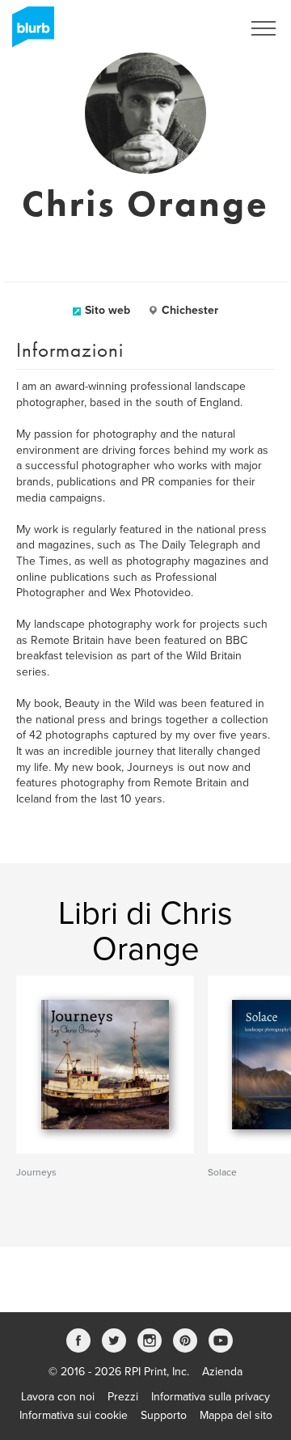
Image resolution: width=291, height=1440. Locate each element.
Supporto (164, 1415)
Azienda (222, 1372)
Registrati (196, 28)
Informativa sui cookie (73, 1415)
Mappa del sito (236, 1415)
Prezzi (123, 1397)
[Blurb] (28, 32)
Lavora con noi (58, 1397)
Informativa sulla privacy (210, 1397)
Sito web (107, 310)
